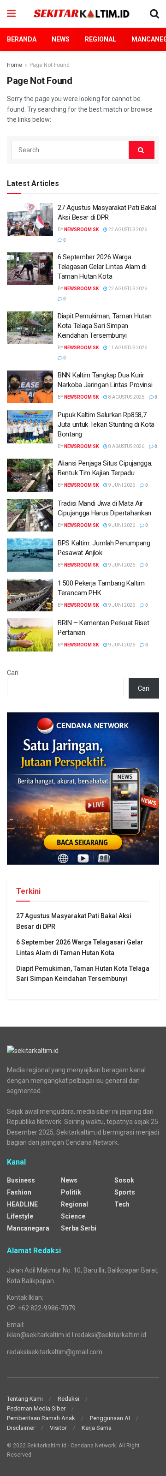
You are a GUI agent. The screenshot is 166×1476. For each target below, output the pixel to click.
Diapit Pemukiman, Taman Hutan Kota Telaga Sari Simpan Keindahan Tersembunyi (104, 326)
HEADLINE (22, 1204)
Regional (100, 39)
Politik (71, 1192)
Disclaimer (21, 1427)
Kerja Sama (97, 1427)
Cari (12, 672)
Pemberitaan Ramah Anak (41, 1418)
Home (14, 65)
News (61, 39)
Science (73, 1216)
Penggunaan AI (110, 1418)
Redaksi (68, 1398)
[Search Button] (141, 150)
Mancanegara (28, 1228)
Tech (122, 1204)
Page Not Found (50, 65)
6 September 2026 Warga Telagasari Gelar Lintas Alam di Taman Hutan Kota (102, 267)
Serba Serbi (78, 1228)
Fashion (19, 1192)
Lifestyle (20, 1216)
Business (21, 1180)
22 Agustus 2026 (127, 229)
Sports (124, 1192)
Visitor (58, 1427)
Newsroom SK (81, 229)
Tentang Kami (25, 1398)
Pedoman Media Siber (36, 1408)
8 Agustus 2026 (125, 397)
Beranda (21, 39)
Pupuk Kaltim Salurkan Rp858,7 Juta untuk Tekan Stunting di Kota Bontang (106, 424)
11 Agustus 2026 (127, 347)
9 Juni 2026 (121, 485)
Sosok (124, 1180)
